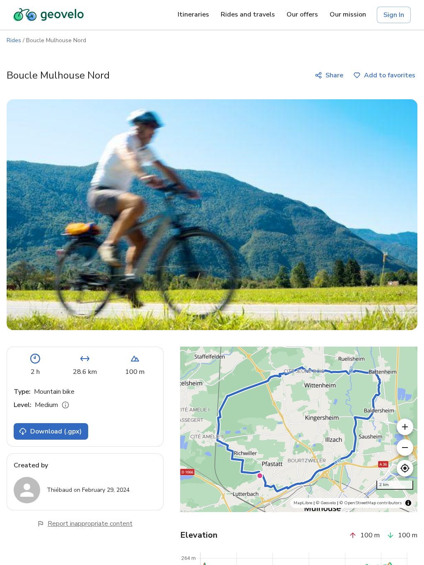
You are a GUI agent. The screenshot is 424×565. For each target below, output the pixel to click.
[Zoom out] (405, 447)
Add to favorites (389, 75)
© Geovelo (326, 503)
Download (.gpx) (56, 431)
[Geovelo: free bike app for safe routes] (48, 15)
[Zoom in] (405, 427)
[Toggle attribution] (408, 503)
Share (334, 75)
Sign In (393, 14)
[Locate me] (405, 468)
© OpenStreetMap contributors (371, 503)
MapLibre (303, 503)
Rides (14, 40)
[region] (298, 429)
